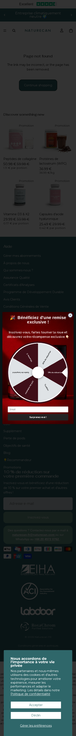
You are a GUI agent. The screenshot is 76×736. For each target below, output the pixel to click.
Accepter (36, 705)
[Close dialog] (70, 315)
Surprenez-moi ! (38, 417)
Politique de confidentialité (30, 694)
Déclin (36, 715)
